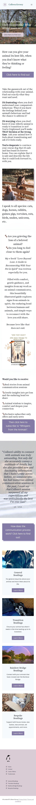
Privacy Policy (23, 799)
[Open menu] (31, 4)
